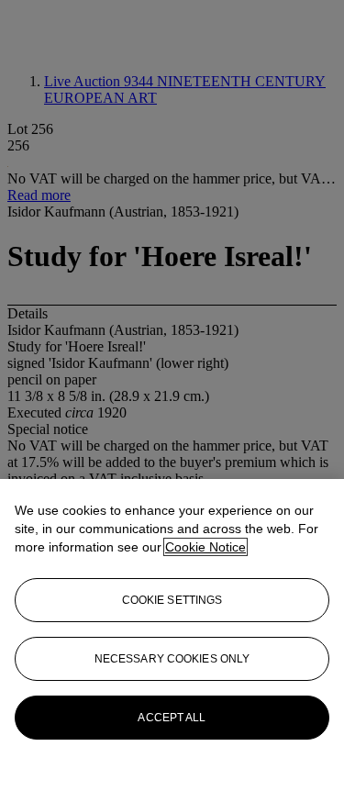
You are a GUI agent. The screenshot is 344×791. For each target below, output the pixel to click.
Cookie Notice (205, 547)
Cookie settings (172, 600)
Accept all (171, 717)
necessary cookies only (172, 658)
